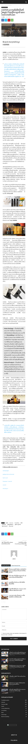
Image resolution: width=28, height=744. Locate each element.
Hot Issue (11, 522)
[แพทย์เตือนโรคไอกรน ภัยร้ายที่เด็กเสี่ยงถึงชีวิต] (4, 583)
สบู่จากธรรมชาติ (4, 526)
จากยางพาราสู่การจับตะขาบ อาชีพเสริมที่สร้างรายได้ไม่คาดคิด (17, 596)
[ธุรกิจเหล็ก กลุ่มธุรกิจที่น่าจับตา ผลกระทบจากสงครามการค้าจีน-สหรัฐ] (4, 691)
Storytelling (17, 522)
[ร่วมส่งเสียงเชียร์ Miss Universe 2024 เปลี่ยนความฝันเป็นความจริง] (4, 590)
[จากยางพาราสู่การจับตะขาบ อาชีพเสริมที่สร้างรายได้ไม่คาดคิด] (4, 597)
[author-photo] (14, 556)
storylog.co (5, 488)
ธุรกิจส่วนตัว (4, 524)
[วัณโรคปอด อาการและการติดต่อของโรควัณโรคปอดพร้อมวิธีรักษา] (4, 684)
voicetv (4, 485)
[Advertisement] (14, 506)
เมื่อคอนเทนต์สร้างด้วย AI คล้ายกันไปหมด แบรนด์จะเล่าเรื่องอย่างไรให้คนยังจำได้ (17, 570)
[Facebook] (2, 20)
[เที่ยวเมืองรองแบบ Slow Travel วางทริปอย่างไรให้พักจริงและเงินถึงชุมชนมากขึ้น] (4, 667)
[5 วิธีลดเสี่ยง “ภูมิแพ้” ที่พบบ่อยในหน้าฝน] (4, 678)
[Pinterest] (9, 20)
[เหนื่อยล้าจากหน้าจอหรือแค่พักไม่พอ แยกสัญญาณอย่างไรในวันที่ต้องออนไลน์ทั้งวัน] (4, 654)
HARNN (6, 522)
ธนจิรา (22, 522)
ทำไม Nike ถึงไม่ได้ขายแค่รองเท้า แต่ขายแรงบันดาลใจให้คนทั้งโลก (17, 576)
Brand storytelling (8, 5)
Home (2, 5)
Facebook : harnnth (7, 481)
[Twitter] (5, 20)
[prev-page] (2, 602)
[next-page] (4, 602)
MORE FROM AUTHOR (15, 565)
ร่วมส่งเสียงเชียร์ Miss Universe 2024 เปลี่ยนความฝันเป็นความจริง (17, 589)
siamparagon (6, 470)
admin (4, 17)
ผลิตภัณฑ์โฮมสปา (10, 524)
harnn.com (5, 477)
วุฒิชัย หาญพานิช (18, 524)
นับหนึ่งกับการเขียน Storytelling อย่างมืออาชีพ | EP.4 (21, 544)
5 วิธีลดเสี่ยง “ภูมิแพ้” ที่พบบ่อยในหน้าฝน (17, 676)
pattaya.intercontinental (8, 474)
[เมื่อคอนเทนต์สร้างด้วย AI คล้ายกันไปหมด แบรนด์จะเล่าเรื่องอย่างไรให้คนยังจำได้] (4, 570)
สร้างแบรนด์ (11, 526)
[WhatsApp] (12, 20)
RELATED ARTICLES (6, 565)
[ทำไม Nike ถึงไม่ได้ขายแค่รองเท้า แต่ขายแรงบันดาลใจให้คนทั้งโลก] (4, 577)
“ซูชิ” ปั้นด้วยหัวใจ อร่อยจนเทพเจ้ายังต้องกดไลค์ (7, 543)
